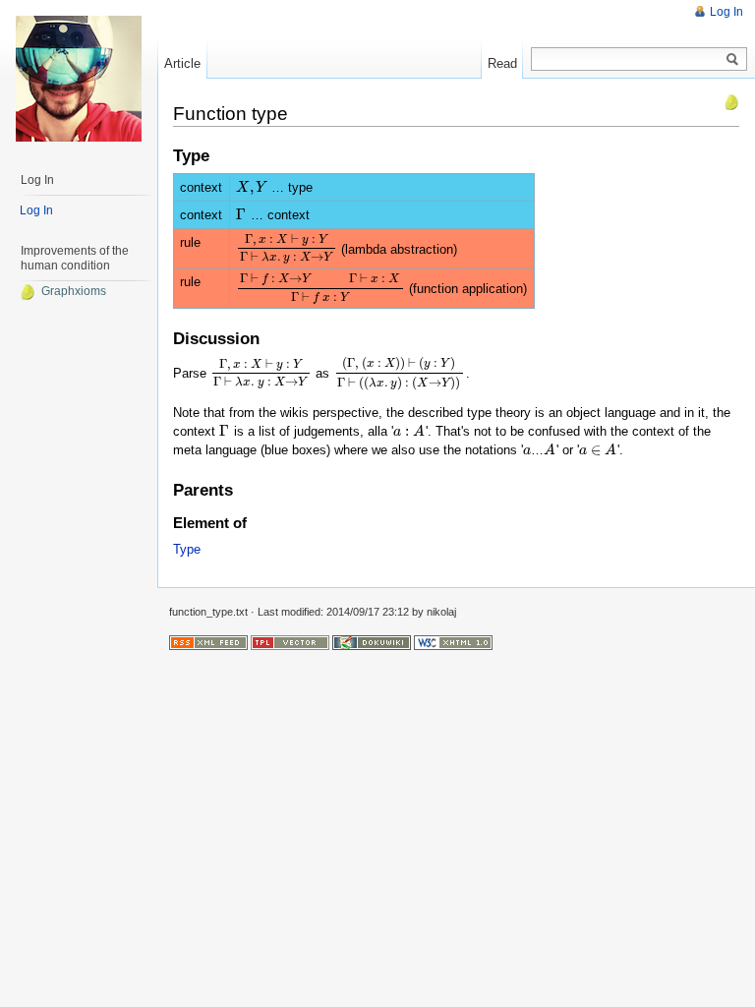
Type (187, 549)
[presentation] (251, 187)
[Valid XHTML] (453, 642)
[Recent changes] (208, 642)
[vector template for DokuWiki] (290, 642)
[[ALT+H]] (78, 78)
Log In (726, 12)
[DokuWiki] (371, 642)
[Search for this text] (732, 60)
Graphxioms (73, 291)
